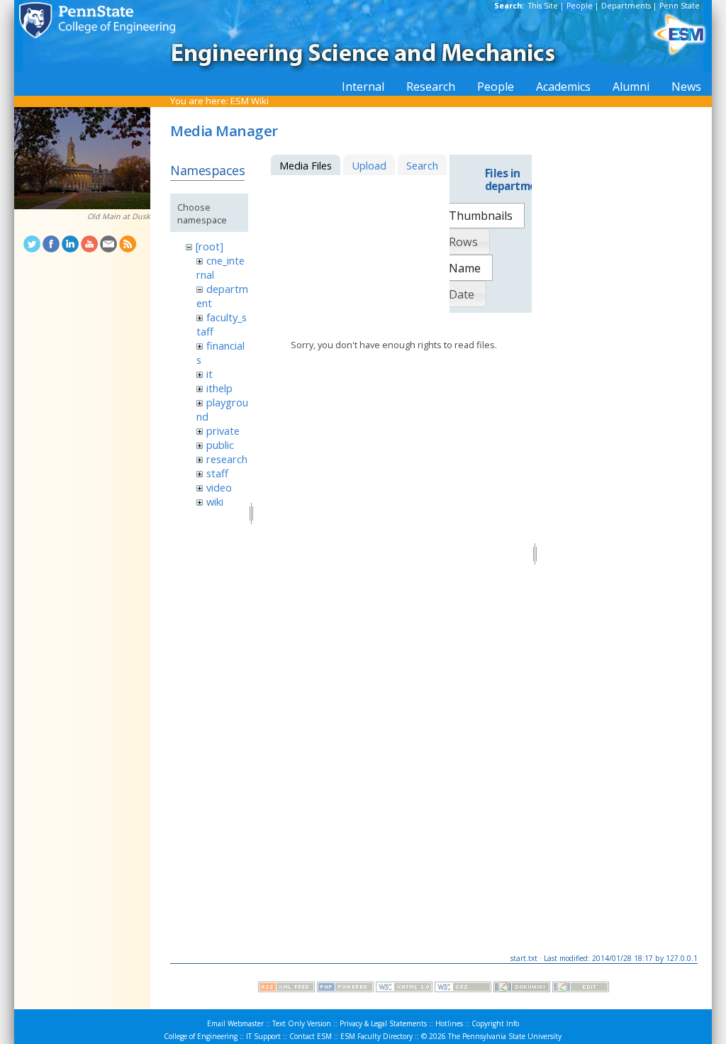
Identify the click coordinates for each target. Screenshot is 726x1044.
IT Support (263, 1036)
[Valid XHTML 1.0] (404, 988)
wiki (214, 501)
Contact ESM (310, 1036)
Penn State (679, 6)
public (220, 445)
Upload (369, 165)
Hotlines (449, 1023)
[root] (209, 246)
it (209, 374)
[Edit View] (580, 988)
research (226, 459)
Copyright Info (495, 1023)
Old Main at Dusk (118, 216)
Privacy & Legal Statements (383, 1023)
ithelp (219, 388)
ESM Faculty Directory (376, 1036)
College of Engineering (201, 1036)
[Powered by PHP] (345, 988)
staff (217, 473)
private (223, 430)
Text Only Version (301, 1023)
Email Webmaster (235, 1023)
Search (422, 165)
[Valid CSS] (463, 988)
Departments (626, 6)
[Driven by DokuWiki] (521, 988)
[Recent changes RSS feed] (286, 988)
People (579, 6)
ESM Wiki (249, 100)
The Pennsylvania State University (505, 1036)
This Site (543, 6)
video (219, 487)
